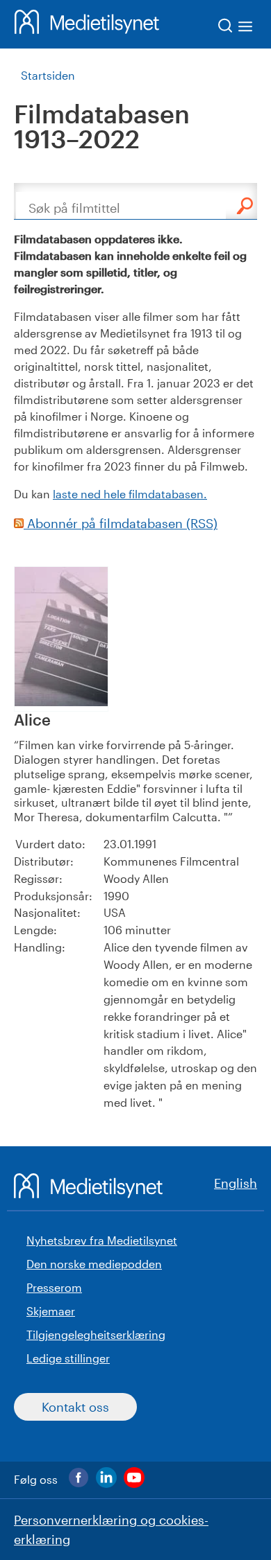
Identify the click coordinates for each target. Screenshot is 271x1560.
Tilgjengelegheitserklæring (95, 1334)
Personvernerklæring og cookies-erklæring (111, 1529)
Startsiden (48, 75)
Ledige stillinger (68, 1358)
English (235, 1183)
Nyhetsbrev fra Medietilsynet (101, 1240)
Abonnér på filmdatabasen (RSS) (120, 523)
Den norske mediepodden (94, 1263)
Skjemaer (50, 1310)
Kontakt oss (75, 1406)
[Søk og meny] (235, 28)
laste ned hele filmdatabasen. (130, 493)
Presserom (54, 1287)
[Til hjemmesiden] (87, 24)
